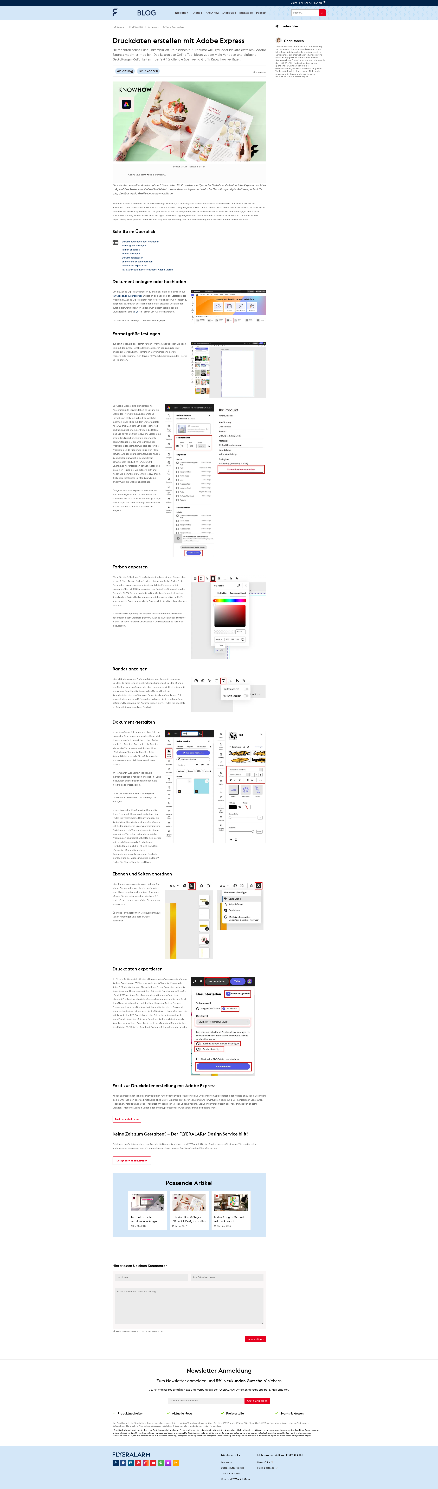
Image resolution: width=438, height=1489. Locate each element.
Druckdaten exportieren (134, 266)
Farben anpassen (131, 250)
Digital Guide (263, 1462)
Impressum (226, 1462)
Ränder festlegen (131, 254)
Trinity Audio (146, 175)
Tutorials (154, 27)
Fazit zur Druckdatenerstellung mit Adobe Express (147, 270)
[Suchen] (322, 12)
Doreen (120, 27)
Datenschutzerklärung (123, 1426)
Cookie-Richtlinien (230, 1474)
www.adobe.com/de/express (127, 296)
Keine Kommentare (175, 27)
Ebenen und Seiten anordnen (137, 262)
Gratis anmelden (257, 1400)
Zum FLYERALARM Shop (307, 3)
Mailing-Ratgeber (266, 1468)
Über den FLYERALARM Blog (235, 1479)
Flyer (136, 312)
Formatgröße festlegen (134, 246)
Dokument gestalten (132, 258)
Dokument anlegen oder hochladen (140, 242)
